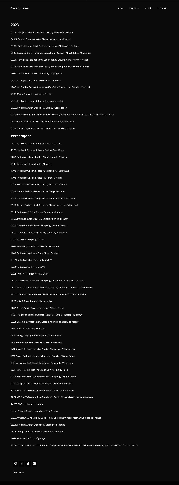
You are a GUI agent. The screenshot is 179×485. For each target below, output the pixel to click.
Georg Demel (20, 8)
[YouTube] (28, 464)
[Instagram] (15, 464)
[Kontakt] (34, 464)
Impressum (18, 472)
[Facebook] (21, 464)
